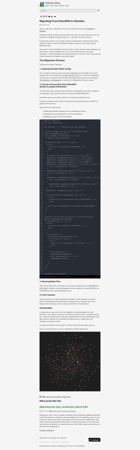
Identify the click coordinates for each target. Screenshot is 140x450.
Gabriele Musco (61, 446)
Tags (67, 5)
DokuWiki (89, 29)
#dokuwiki (49, 397)
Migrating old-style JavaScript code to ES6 (64, 407)
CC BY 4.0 (65, 441)
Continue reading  (47, 430)
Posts (52, 5)
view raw (97, 276)
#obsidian (57, 397)
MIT (57, 441)
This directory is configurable (50, 80)
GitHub (68, 276)
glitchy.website (43, 437)
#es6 (52, 411)
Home (47, 5)
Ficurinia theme (44, 446)
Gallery (62, 5)
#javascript (58, 411)
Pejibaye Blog (52, 3)
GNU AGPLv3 (81, 446)
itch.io (58, 437)
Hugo (53, 446)
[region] (70, 197)
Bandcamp (63, 437)
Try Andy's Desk (52, 437)
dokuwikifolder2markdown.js (48, 276)
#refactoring (65, 397)
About (56, 5)
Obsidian (43, 31)
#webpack (72, 411)
